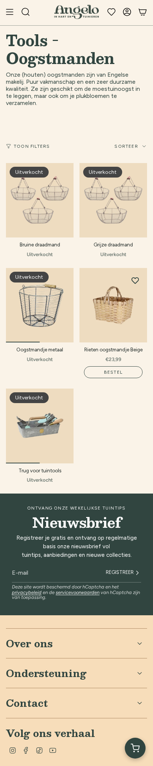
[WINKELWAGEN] (142, 11)
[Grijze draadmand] (113, 200)
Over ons (29, 643)
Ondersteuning (46, 673)
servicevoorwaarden (78, 592)
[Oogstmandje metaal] (40, 305)
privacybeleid (27, 592)
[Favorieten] (111, 12)
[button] (135, 748)
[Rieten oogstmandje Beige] (113, 305)
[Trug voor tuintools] (40, 426)
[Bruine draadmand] (40, 200)
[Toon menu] (9, 11)
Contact (27, 703)
